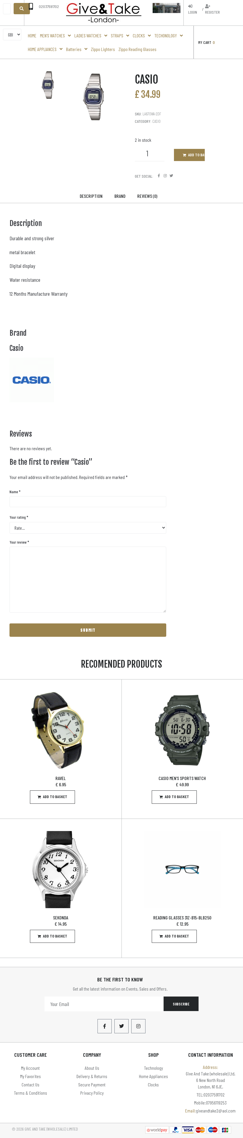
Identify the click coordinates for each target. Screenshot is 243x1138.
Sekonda (60, 917)
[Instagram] (165, 176)
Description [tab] (91, 196)
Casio (156, 121)
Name (14, 491)
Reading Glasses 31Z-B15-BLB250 (182, 917)
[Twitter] (171, 176)
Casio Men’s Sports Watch (182, 778)
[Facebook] (159, 176)
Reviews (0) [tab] (147, 196)
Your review (19, 542)
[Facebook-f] (104, 1026)
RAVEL (60, 778)
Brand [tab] (119, 196)
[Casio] (31, 400)
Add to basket (196, 154)
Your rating (18, 517)
